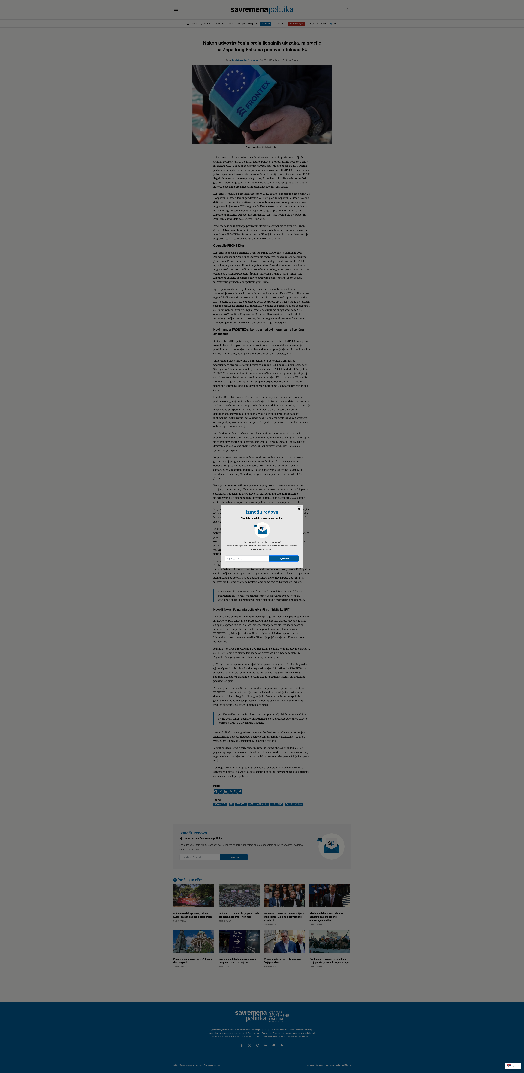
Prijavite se (284, 558)
